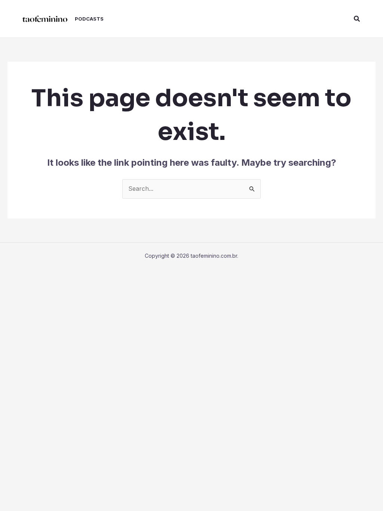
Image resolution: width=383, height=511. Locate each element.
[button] (357, 19)
